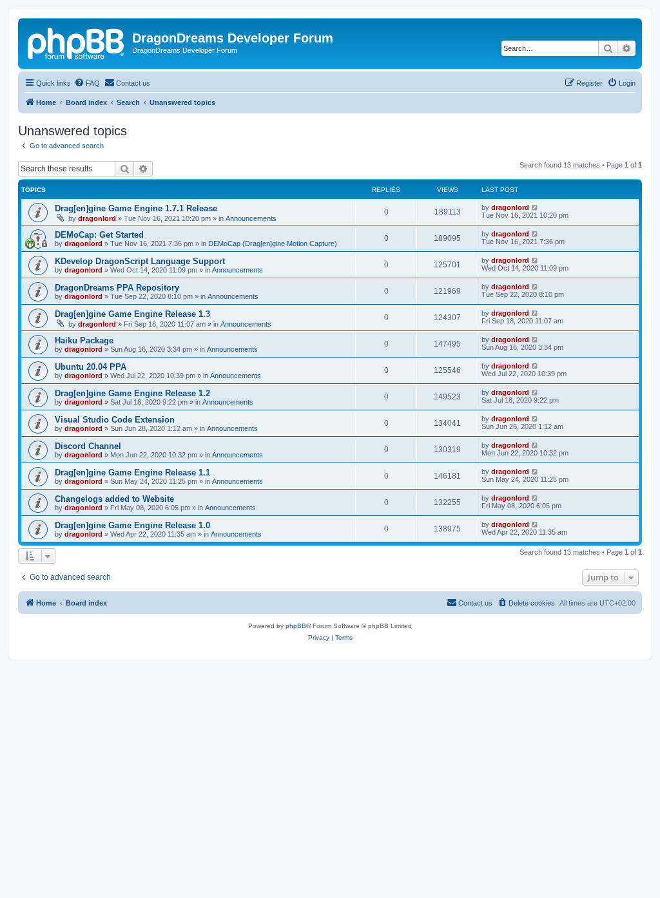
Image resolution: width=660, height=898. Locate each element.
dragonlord (97, 218)
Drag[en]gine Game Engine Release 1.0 (132, 525)
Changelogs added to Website (114, 499)
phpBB (296, 625)
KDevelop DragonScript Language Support (140, 261)
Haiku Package (84, 340)
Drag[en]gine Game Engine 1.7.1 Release (136, 208)
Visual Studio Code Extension (115, 420)
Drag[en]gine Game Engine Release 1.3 (132, 314)
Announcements (251, 218)
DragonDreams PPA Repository (117, 287)
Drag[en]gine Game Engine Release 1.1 (132, 472)
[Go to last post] (535, 207)
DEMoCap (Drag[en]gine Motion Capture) (272, 243)
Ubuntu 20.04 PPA (90, 367)
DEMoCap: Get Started (99, 235)
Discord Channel (88, 446)
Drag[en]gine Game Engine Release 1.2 (132, 393)
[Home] (76, 41)
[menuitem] (87, 83)
